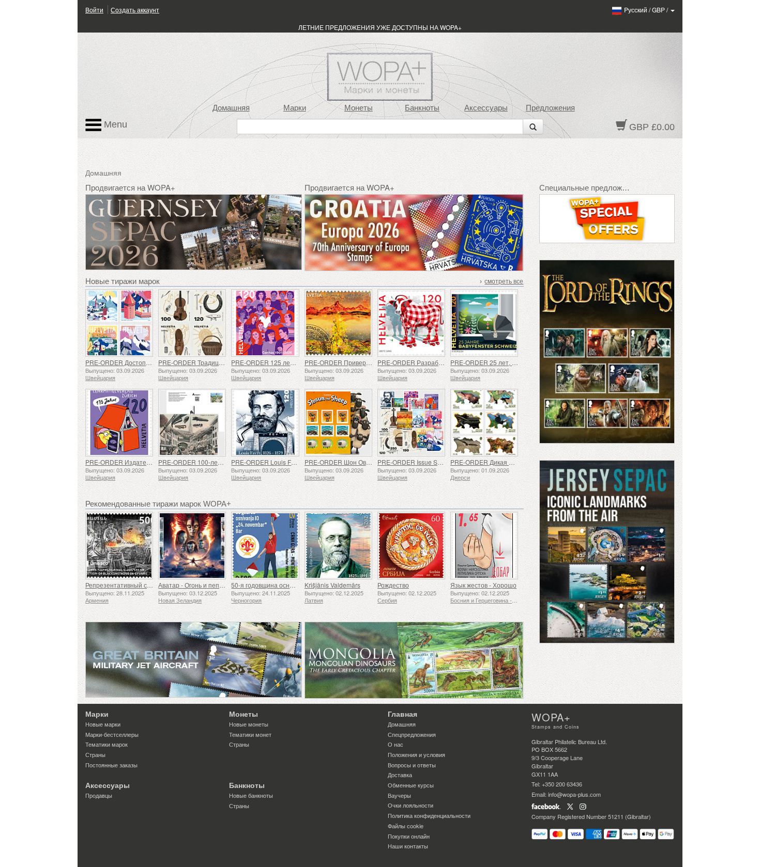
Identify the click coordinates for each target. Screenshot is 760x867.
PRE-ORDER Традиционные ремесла (213, 362)
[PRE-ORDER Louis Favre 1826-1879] (265, 422)
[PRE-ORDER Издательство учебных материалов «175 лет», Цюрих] (119, 422)
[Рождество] (411, 545)
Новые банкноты (251, 795)
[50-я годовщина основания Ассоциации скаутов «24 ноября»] (265, 545)
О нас (395, 744)
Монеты (358, 108)
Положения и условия (416, 754)
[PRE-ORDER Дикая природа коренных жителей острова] (484, 422)
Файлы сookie (405, 826)
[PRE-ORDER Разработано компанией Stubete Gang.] (411, 323)
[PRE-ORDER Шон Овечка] (338, 422)
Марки (294, 108)
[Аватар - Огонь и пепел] (192, 545)
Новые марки (102, 724)
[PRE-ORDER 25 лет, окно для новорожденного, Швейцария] (484, 323)
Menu (114, 124)
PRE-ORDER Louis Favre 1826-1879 (283, 462)
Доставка (400, 774)
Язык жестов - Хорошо (483, 584)
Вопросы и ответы (412, 765)
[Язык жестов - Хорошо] (484, 545)
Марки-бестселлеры (112, 734)
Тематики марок (106, 744)
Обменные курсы (411, 785)
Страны (95, 754)
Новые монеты (248, 724)
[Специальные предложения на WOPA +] (607, 218)
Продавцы (98, 795)
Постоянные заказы (111, 765)
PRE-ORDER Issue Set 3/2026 (420, 462)
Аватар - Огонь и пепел (192, 584)
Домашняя (231, 108)
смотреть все (503, 281)
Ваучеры (399, 795)
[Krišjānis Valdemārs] (338, 545)
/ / (647, 9)
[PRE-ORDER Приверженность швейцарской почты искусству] (338, 323)
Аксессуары (486, 108)
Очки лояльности (410, 805)
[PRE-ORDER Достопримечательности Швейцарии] (119, 323)
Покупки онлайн (409, 836)
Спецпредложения (412, 734)
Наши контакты (408, 846)
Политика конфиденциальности (429, 815)
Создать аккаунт (135, 9)
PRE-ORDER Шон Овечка (342, 462)
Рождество (393, 584)
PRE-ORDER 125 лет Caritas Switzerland (290, 362)
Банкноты (422, 108)
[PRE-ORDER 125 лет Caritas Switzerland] (265, 323)
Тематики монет (250, 734)
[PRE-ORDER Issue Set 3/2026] (411, 422)
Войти (94, 9)
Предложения (550, 108)
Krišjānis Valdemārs (332, 584)
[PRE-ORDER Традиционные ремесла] (192, 323)
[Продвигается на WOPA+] (193, 660)
